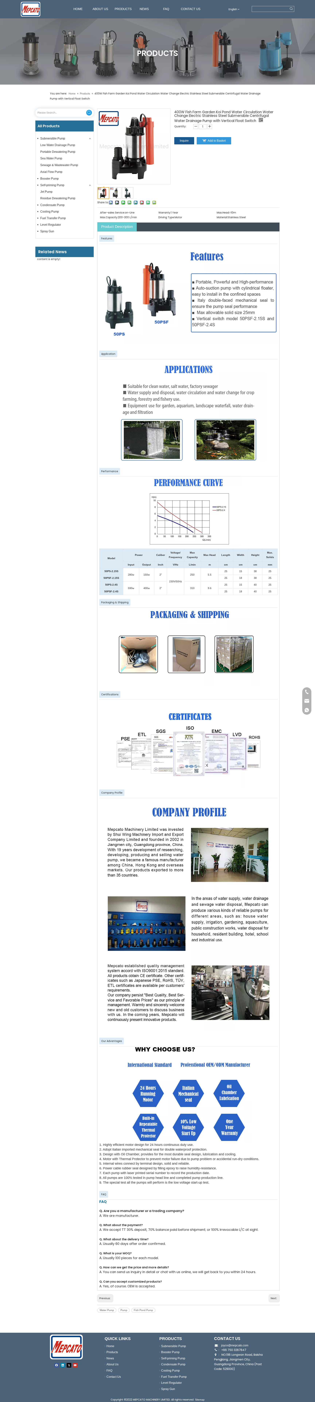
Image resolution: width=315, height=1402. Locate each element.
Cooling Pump (49, 211)
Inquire (184, 140)
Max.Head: (223, 212)
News (110, 1358)
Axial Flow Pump (51, 171)
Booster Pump (49, 178)
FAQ (109, 1370)
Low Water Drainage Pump (57, 145)
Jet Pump (46, 191)
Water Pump (107, 1310)
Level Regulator (50, 224)
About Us (112, 1364)
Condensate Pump (52, 205)
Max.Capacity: (109, 217)
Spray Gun (47, 231)
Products (112, 1352)
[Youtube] (75, 1365)
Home (110, 1346)
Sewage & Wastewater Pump (59, 165)
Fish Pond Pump (143, 1310)
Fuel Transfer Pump (53, 218)
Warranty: (164, 212)
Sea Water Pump (51, 158)
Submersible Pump (52, 138)
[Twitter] (69, 1365)
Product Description (117, 227)
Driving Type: (166, 217)
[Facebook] (56, 1365)
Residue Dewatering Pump (57, 198)
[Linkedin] (63, 1365)
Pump (123, 1310)
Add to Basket (217, 140)
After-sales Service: (112, 212)
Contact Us (113, 1376)
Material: (222, 217)
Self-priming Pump (52, 185)
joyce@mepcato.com (234, 1345)
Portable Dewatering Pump (57, 151)
